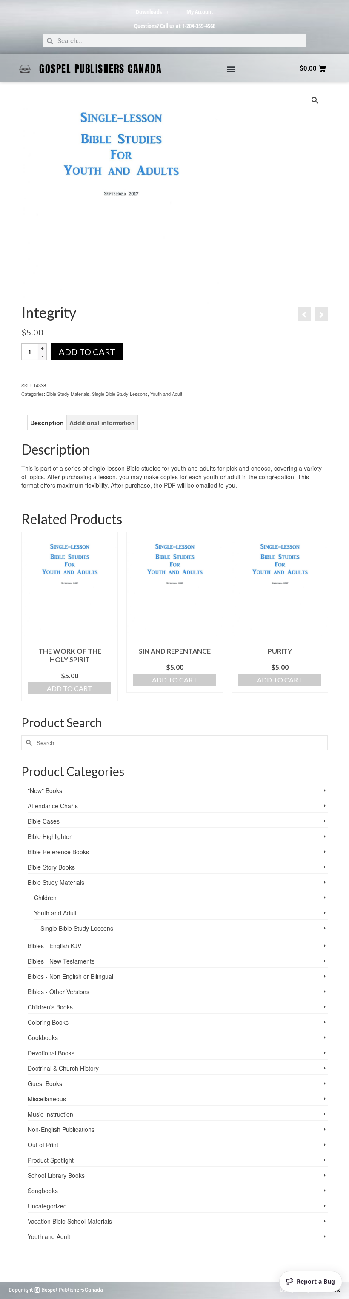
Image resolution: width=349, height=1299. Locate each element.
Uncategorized (47, 1206)
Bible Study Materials (67, 393)
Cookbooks (43, 1037)
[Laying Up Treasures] (321, 314)
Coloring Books (48, 1022)
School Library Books (56, 1175)
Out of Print (43, 1144)
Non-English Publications (61, 1129)
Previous (28, 621)
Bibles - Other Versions (58, 991)
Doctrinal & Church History (63, 1068)
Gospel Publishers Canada (100, 69)
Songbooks (43, 1190)
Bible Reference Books (58, 851)
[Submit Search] (27, 742)
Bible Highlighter (50, 836)
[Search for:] (174, 742)
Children (45, 897)
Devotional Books (51, 1053)
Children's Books (50, 1007)
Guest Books (45, 1083)
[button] (231, 69)
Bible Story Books (51, 867)
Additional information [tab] (102, 422)
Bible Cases (44, 821)
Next (320, 621)
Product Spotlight (51, 1160)
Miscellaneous (47, 1098)
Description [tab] (47, 422)
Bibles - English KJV (54, 945)
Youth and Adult (166, 393)
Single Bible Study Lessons (120, 393)
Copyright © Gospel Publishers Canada (56, 1289)
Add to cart (87, 352)
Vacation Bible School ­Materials (70, 1221)
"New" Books (45, 790)
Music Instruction (50, 1114)
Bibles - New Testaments (61, 961)
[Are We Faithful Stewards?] (304, 314)
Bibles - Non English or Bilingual (70, 976)
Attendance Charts (53, 806)
